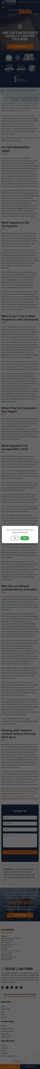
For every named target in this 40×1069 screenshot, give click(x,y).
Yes (24, 538)
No (15, 538)
